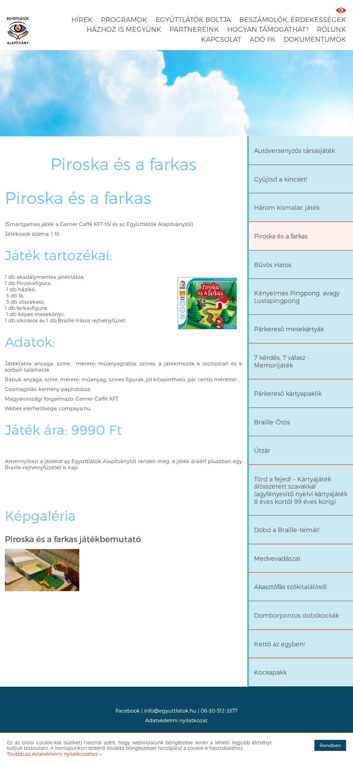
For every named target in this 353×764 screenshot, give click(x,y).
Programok (124, 19)
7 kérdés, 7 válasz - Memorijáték (282, 361)
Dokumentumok (315, 39)
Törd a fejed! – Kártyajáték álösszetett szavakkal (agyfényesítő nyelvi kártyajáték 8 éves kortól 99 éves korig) (300, 490)
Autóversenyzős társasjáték (294, 150)
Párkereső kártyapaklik (288, 393)
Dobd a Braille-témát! (287, 529)
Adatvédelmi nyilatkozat (176, 720)
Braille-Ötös (272, 421)
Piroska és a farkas (123, 163)
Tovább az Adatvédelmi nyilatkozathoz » (54, 754)
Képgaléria (40, 515)
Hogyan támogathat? (268, 29)
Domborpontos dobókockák (296, 615)
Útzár (262, 450)
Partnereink (194, 29)
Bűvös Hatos (272, 264)
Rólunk (331, 29)
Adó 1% (262, 39)
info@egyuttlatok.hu (170, 710)
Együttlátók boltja (193, 19)
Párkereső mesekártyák (289, 328)
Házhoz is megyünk (124, 29)
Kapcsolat (221, 39)
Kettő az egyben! (279, 643)
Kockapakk (270, 672)
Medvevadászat (277, 558)
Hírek (82, 19)
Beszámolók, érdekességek (292, 19)
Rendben (330, 745)
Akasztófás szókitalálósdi (290, 586)
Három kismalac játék (287, 207)
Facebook (127, 710)
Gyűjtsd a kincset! (280, 179)
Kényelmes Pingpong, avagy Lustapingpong (297, 296)
